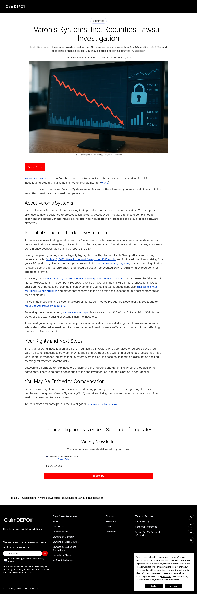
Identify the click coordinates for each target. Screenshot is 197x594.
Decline (154, 586)
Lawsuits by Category (63, 536)
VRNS (104, 182)
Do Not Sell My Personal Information (147, 534)
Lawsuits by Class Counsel (66, 541)
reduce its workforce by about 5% (45, 305)
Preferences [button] (174, 580)
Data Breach (59, 526)
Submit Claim (35, 167)
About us (110, 516)
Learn (108, 526)
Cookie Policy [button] (166, 577)
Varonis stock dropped (76, 312)
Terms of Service (144, 516)
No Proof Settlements (63, 560)
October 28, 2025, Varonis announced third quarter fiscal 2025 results (83, 278)
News (55, 521)
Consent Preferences (146, 526)
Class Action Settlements (65, 516)
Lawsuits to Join (61, 531)
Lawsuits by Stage (62, 555)
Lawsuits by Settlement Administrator (64, 548)
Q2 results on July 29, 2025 (113, 263)
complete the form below (103, 404)
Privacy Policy (64, 459)
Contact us (111, 531)
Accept (173, 586)
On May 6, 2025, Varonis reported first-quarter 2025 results (81, 259)
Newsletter (111, 521)
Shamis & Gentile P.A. (37, 178)
